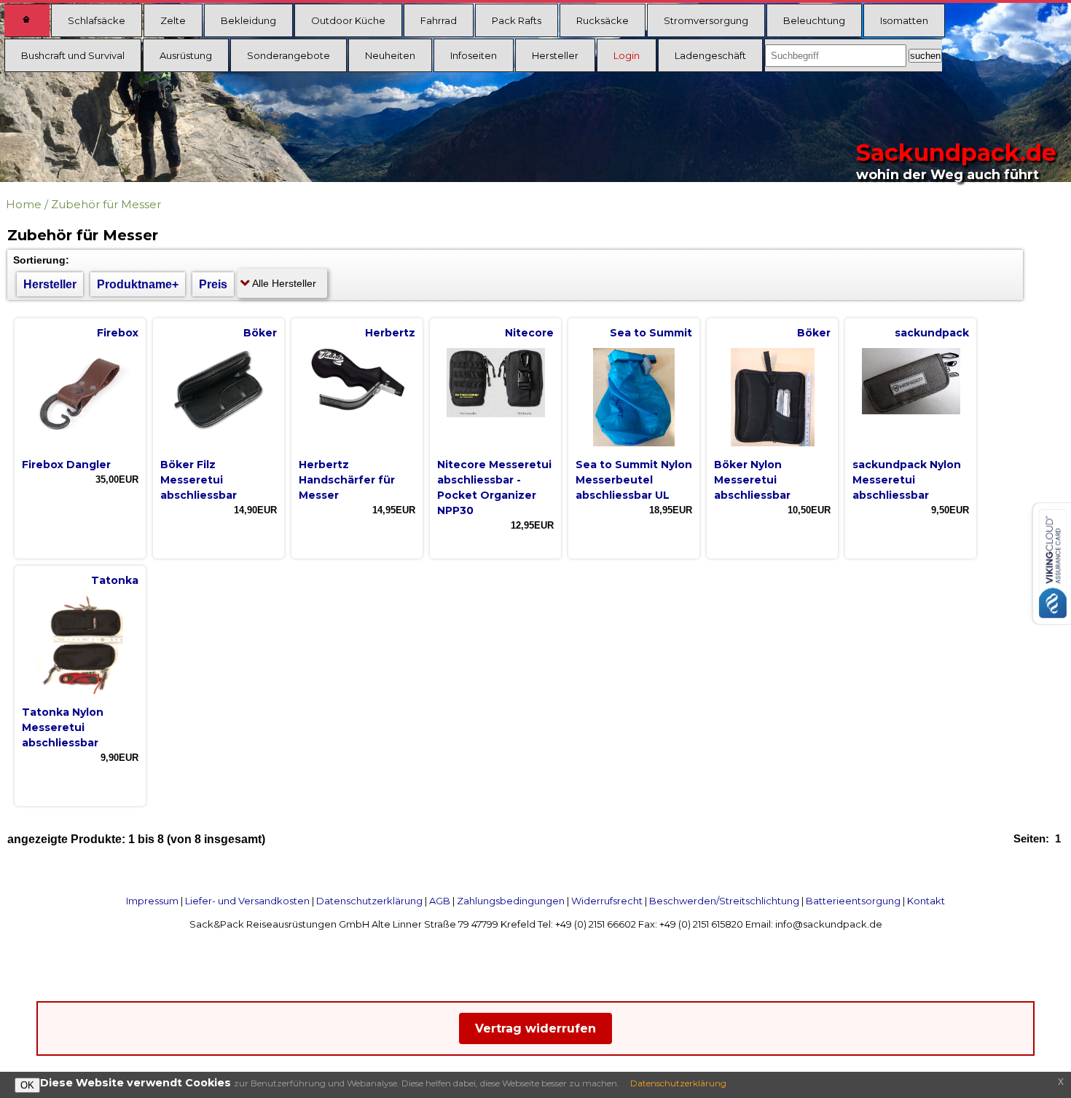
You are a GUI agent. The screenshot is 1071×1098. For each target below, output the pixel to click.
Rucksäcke (602, 20)
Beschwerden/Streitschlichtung (724, 901)
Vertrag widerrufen (535, 1028)
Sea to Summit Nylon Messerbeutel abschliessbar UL (634, 480)
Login (626, 55)
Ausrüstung (186, 55)
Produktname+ (137, 284)
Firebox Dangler (66, 464)
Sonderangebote (288, 55)
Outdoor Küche (348, 20)
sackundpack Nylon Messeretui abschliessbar (906, 480)
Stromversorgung (706, 20)
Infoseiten (473, 55)
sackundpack (932, 332)
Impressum (152, 901)
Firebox (117, 332)
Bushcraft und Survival (73, 55)
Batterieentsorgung (853, 901)
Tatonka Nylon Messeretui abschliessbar (62, 727)
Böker (260, 332)
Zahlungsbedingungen (511, 901)
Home (24, 204)
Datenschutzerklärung (369, 901)
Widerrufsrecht (607, 901)
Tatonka (114, 580)
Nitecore (529, 332)
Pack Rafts (516, 20)
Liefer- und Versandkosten (247, 901)
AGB (439, 901)
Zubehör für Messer (106, 204)
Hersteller (555, 55)
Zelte (173, 20)
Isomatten (904, 20)
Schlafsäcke (96, 20)
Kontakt (926, 901)
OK (27, 1085)
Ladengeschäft (710, 55)
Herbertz (390, 332)
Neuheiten (390, 55)
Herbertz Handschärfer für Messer (347, 480)
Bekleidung (248, 20)
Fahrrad (438, 20)
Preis (213, 284)
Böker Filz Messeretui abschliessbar (198, 480)
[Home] (27, 20)
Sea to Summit (651, 332)
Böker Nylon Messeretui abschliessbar (752, 480)
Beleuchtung (814, 20)
